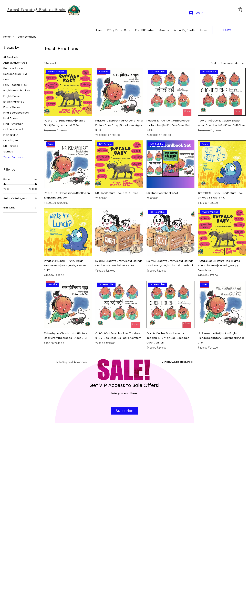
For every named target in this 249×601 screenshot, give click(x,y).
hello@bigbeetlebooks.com (71, 362)
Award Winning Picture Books (36, 9)
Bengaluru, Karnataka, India (177, 362)
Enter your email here (124, 393)
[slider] (5, 184)
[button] (240, 9)
